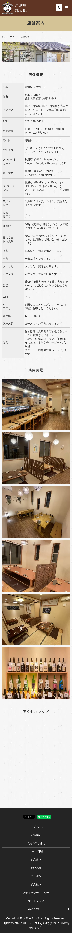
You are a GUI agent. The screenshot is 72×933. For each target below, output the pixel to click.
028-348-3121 (34, 121)
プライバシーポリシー (36, 892)
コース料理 (36, 851)
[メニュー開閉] (66, 7)
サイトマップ (36, 900)
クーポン (36, 876)
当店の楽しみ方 (36, 843)
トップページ (8, 36)
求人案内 (36, 884)
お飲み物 (36, 868)
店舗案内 (36, 835)
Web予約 (33, 909)
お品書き (36, 859)
